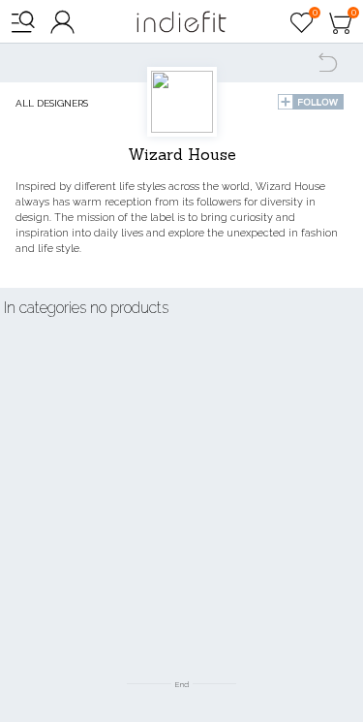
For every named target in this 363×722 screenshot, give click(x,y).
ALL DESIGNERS (51, 103)
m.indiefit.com (181, 22)
